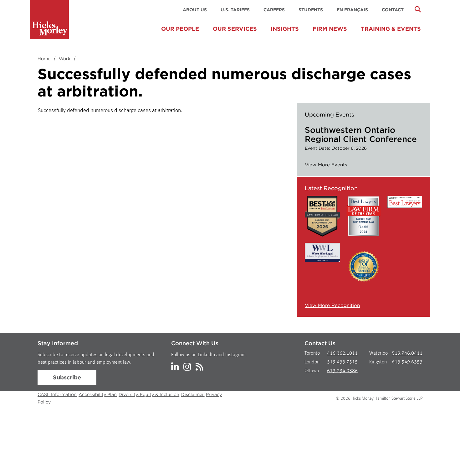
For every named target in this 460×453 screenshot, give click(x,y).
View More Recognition (332, 305)
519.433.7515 (342, 362)
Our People (180, 28)
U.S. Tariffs (235, 9)
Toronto (312, 353)
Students (311, 9)
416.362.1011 (342, 353)
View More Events (326, 165)
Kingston (378, 362)
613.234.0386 (342, 370)
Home (44, 58)
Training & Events (391, 28)
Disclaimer (192, 394)
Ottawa (311, 370)
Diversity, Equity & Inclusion (149, 394)
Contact (393, 9)
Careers (274, 9)
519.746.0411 (407, 353)
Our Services (235, 28)
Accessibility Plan (98, 394)
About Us (195, 9)
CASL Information (57, 394)
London (311, 362)
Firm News (330, 28)
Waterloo (378, 353)
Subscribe (67, 377)
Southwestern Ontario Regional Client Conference (361, 134)
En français (352, 9)
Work (64, 58)
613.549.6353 (407, 362)
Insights (285, 28)
